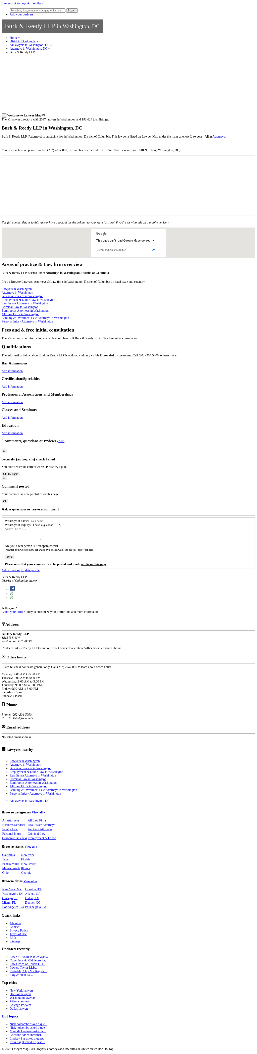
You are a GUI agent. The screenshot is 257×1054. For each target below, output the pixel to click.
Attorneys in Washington (17, 292)
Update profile (30, 570)
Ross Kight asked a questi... (27, 1042)
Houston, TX (33, 889)
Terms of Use (18, 934)
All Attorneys (10, 820)
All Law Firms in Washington (20, 314)
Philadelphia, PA (35, 907)
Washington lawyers (22, 997)
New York (27, 855)
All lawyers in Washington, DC (30, 45)
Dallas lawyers (19, 1008)
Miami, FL (9, 902)
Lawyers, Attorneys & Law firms (23, 3)
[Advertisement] (122, 85)
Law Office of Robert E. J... (27, 964)
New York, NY (12, 889)
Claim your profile (13, 611)
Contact (14, 926)
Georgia (26, 872)
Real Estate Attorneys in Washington (25, 303)
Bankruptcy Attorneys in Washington (25, 310)
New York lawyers (21, 990)
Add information (12, 371)
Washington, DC (12, 893)
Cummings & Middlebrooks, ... (29, 960)
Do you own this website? (111, 250)
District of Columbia (23, 41)
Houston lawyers (20, 994)
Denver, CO (33, 902)
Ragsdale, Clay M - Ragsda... (28, 971)
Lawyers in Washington (17, 289)
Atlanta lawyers (20, 1001)
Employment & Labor (42, 838)
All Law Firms (37, 820)
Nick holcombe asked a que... (28, 1024)
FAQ (13, 937)
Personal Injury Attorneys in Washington (27, 321)
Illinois (25, 868)
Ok (5, 501)
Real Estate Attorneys (41, 824)
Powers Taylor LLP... (23, 967)
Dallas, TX (32, 898)
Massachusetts (11, 868)
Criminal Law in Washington (20, 307)
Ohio (5, 872)
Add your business (21, 14)
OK (153, 249)
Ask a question (11, 570)
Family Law (10, 829)
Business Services (13, 824)
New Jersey (28, 863)
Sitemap (15, 941)
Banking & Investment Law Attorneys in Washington (35, 317)
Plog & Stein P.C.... (22, 974)
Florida (25, 859)
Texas (6, 859)
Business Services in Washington (22, 296)
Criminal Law (36, 833)
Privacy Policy (19, 930)
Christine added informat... (26, 1035)
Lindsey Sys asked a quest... (27, 1038)
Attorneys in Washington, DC (28, 48)
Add (61, 441)
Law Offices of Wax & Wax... (29, 956)
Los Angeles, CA (13, 907)
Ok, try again (10, 473)
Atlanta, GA (33, 893)
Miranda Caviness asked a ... (28, 1031)
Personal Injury (11, 833)
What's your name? (17, 520)
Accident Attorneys (40, 829)
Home (13, 37)
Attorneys (218, 136)
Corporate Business (14, 838)
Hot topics (10, 1016)
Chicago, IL (9, 898)
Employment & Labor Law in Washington (28, 299)
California (8, 855)
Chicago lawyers (20, 1005)
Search (72, 10)
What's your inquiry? (18, 524)
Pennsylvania (10, 863)
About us (15, 923)
